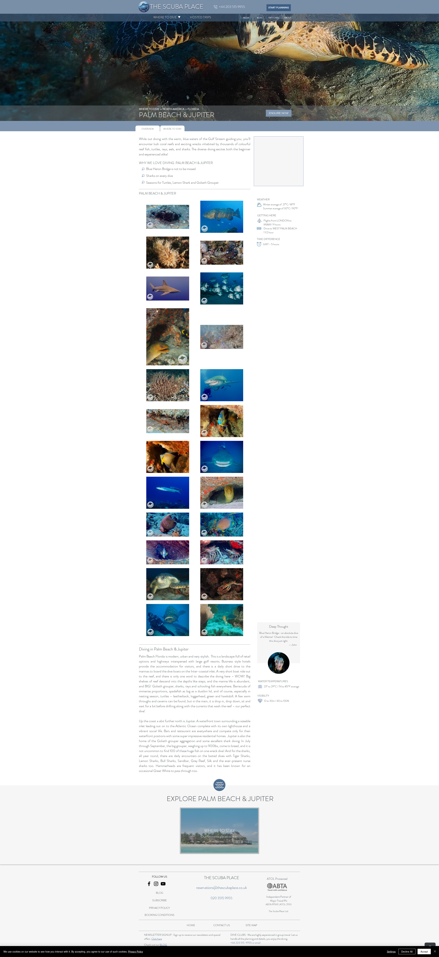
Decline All (407, 951)
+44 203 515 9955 (241, 943)
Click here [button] (156, 939)
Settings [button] (391, 951)
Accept (424, 951)
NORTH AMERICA (173, 109)
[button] (165, 17)
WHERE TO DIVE (149, 109)
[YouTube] (163, 884)
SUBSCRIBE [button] (159, 900)
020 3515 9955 (221, 898)
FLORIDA (193, 109)
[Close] (435, 951)
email (257, 943)
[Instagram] (156, 884)
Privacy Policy (135, 951)
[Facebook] (149, 884)
